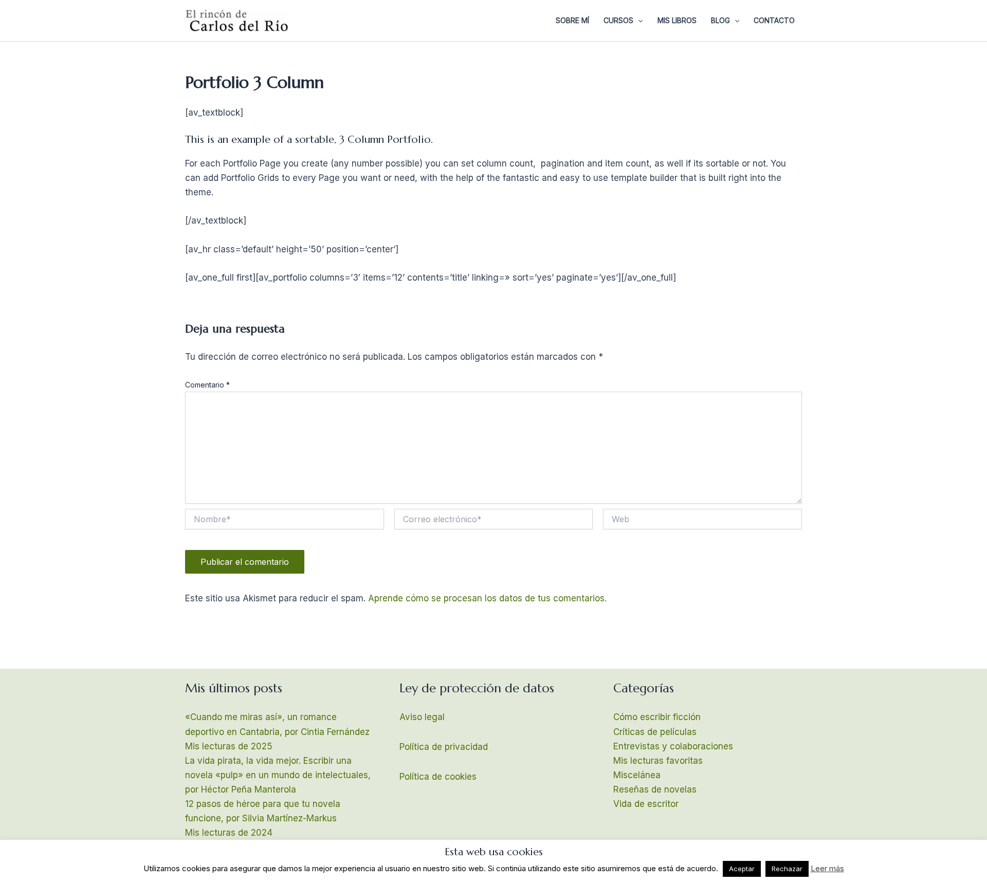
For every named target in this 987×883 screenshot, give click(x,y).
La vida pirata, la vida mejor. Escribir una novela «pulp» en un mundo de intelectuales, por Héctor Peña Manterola (278, 775)
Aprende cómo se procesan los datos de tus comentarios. (487, 598)
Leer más (827, 868)
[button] (638, 20)
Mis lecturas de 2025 (228, 746)
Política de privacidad (443, 747)
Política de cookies (438, 776)
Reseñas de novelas (655, 789)
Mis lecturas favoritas (658, 761)
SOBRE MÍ (572, 20)
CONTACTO (774, 20)
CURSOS (618, 20)
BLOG (720, 20)
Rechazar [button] (787, 868)
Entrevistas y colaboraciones (673, 746)
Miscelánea (637, 775)
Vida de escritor (646, 804)
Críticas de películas (655, 732)
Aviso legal (422, 717)
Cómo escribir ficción (657, 717)
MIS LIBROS (677, 20)
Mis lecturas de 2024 (228, 832)
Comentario (207, 384)
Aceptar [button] (742, 868)
